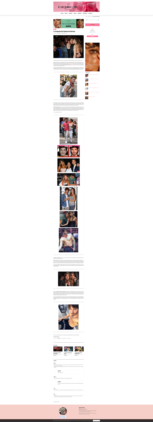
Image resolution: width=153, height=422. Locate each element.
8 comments (54, 355)
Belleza (62, 13)
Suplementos (85, 13)
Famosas (91, 16)
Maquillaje (79, 13)
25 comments (65, 355)
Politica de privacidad (82, 407)
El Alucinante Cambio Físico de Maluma (68, 353)
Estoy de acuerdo (96, 420)
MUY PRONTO (90, 13)
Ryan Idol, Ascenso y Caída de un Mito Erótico (57, 353)
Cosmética (70, 13)
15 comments (76, 355)
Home (86, 16)
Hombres (66, 33)
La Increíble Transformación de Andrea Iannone (78, 353)
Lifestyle (75, 13)
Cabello (66, 13)
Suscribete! (92, 36)
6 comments (62, 33)
